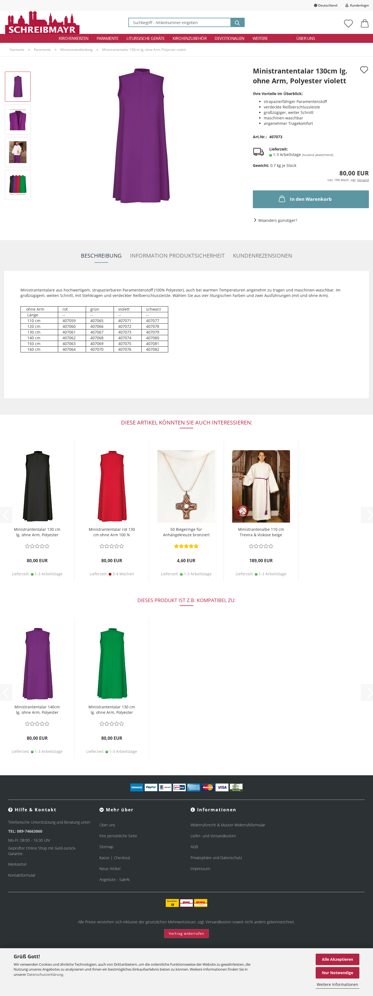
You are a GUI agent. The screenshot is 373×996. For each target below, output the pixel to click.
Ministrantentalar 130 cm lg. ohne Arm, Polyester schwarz (37, 533)
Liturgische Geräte (145, 38)
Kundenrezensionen (262, 255)
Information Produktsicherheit (177, 255)
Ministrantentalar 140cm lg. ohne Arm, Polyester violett (37, 710)
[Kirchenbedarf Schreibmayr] (42, 22)
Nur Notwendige (337, 972)
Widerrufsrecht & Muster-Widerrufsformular (228, 824)
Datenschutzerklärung (45, 974)
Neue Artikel (109, 868)
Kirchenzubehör (189, 38)
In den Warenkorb (311, 199)
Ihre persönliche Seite (118, 835)
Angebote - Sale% (114, 879)
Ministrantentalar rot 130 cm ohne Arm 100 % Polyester (112, 533)
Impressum (200, 868)
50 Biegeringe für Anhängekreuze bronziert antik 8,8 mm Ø (186, 533)
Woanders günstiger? (277, 220)
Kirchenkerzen (73, 38)
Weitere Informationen (337, 984)
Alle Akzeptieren (337, 959)
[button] (365, 22)
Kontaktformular (21, 875)
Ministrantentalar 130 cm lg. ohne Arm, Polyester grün (111, 710)
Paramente (108, 38)
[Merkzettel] (348, 22)
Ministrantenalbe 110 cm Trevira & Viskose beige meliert (261, 533)
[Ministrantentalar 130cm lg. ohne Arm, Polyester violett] (140, 135)
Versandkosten (218, 921)
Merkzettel (17, 864)
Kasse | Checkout (114, 857)
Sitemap (106, 846)
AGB (194, 846)
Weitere (260, 38)
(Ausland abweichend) (317, 155)
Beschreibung (101, 255)
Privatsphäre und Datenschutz (216, 857)
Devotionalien (229, 38)
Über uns (305, 38)
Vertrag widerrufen (186, 933)
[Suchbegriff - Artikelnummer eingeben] (237, 22)
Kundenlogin (358, 5)
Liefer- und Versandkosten (213, 835)
